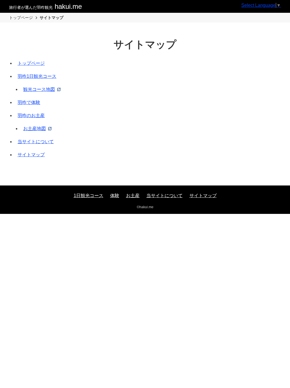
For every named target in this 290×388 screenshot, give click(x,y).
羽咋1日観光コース (37, 76)
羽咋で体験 (29, 102)
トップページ (31, 63)
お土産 (133, 195)
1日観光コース (88, 195)
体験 (114, 195)
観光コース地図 (39, 89)
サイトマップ (31, 154)
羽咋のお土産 (31, 115)
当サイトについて (36, 141)
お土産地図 (34, 128)
